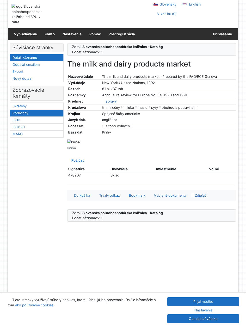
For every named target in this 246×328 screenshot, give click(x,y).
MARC (17, 134)
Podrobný (20, 113)
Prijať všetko (203, 301)
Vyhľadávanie (25, 34)
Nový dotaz (21, 78)
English (194, 4)
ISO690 (18, 127)
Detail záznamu (24, 57)
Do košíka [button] (81, 195)
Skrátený (19, 106)
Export (17, 71)
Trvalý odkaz (108, 195)
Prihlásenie (222, 34)
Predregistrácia (122, 34)
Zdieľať (200, 195)
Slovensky (167, 4)
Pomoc (95, 34)
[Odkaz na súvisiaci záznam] (103, 101)
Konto (50, 34)
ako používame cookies (34, 305)
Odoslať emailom (26, 64)
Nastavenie (72, 34)
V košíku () (166, 14)
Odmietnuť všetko (203, 318)
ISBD (16, 120)
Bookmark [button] (136, 195)
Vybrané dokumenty (170, 195)
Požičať (77, 160)
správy (111, 101)
